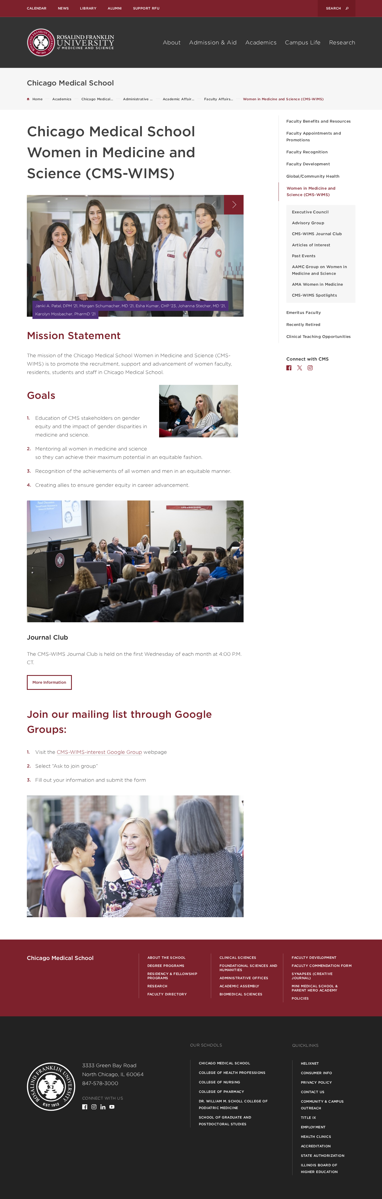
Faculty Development (308, 164)
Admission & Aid (213, 42)
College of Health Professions (232, 1073)
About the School (166, 957)
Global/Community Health (313, 176)
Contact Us (313, 1092)
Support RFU (146, 8)
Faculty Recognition (307, 152)
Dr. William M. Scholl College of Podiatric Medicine (233, 1104)
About (172, 42)
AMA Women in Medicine (317, 284)
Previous (214, 204)
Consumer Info (316, 1073)
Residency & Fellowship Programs (172, 976)
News (63, 8)
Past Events (304, 256)
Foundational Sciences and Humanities (248, 968)
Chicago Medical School (224, 1063)
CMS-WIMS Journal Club (317, 234)
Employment (313, 1127)
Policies (300, 998)
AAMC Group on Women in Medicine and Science (319, 269)
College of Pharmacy (221, 1092)
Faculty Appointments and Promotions (313, 136)
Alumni (115, 8)
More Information (49, 682)
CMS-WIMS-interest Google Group (99, 752)
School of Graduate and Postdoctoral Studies (225, 1120)
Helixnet (310, 1063)
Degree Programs (166, 966)
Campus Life (303, 42)
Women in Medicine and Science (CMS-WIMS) (311, 191)
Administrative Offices (244, 978)
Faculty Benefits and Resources (318, 121)
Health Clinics (316, 1136)
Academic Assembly (240, 986)
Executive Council (310, 212)
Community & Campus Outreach (322, 1104)
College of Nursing (219, 1082)
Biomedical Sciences (241, 994)
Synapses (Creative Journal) (312, 976)
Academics (261, 42)
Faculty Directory (167, 994)
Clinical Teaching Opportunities (318, 336)
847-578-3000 (100, 1083)
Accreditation (316, 1146)
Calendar (37, 8)
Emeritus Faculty (303, 312)
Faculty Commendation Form (322, 966)
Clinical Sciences (238, 957)
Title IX (308, 1117)
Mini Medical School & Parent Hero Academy (315, 988)
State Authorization (323, 1155)
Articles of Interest (311, 245)
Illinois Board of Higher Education (319, 1168)
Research (342, 42)
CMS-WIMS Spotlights (314, 295)
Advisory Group (308, 223)
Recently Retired (303, 324)
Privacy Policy (316, 1082)
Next (234, 204)
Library (88, 8)
